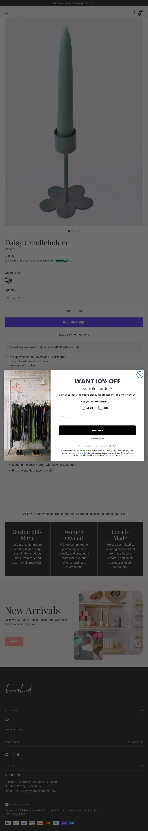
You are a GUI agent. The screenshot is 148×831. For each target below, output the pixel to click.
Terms (119, 455)
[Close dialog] (140, 374)
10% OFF (97, 430)
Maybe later (97, 438)
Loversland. (84, 453)
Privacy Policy (110, 455)
